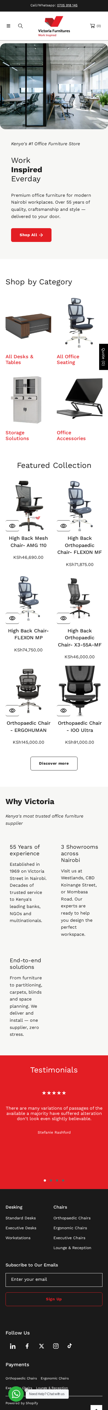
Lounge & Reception (52, 1388)
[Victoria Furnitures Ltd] (54, 26)
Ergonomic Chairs (55, 1378)
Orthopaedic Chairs (21, 1378)
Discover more (54, 763)
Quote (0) (103, 357)
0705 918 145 (67, 5)
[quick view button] (12, 525)
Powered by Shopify (22, 1403)
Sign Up (54, 1299)
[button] (8, 26)
